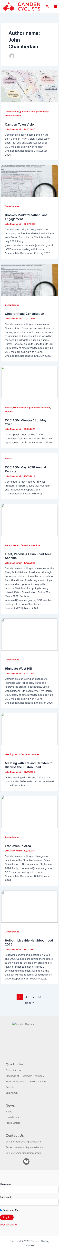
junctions (25, 111)
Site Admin (12, 1092)
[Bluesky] (26, 1161)
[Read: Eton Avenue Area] (29, 811)
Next (29, 1002)
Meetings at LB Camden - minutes (22, 754)
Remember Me (10, 1210)
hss (38, 545)
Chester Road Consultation (24, 313)
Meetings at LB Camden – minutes (25, 1075)
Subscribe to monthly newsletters (24, 1147)
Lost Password (8, 1224)
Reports (9, 411)
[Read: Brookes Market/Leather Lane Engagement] (29, 180)
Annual (8, 407)
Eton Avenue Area (18, 846)
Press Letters (13, 1122)
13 (39, 996)
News (9, 1111)
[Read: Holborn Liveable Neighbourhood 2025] (29, 906)
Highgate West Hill (18, 668)
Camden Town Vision (20, 124)
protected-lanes (13, 115)
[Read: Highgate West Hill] (29, 634)
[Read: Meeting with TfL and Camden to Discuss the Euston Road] (29, 729)
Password (5, 1197)
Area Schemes (12, 545)
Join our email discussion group (23, 1153)
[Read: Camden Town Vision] (29, 86)
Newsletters (12, 1117)
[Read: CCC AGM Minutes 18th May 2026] (29, 382)
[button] (47, 6)
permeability (42, 111)
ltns (33, 111)
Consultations (12, 111)
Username (5, 1184)
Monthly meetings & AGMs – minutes (31, 407)
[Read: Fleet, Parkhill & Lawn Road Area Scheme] (29, 519)
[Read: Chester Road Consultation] (29, 279)
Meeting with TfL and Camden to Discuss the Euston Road (28, 765)
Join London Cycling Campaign (23, 1141)
